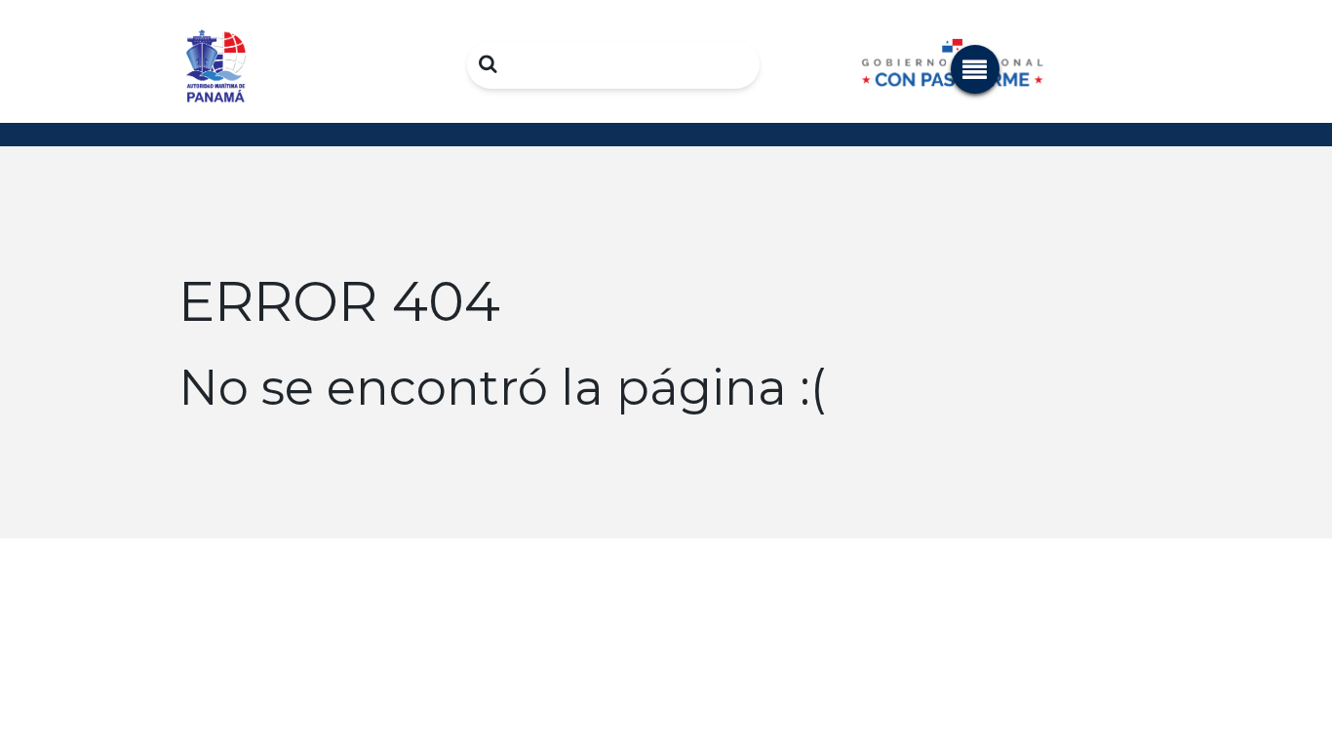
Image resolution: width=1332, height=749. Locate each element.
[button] (975, 69)
